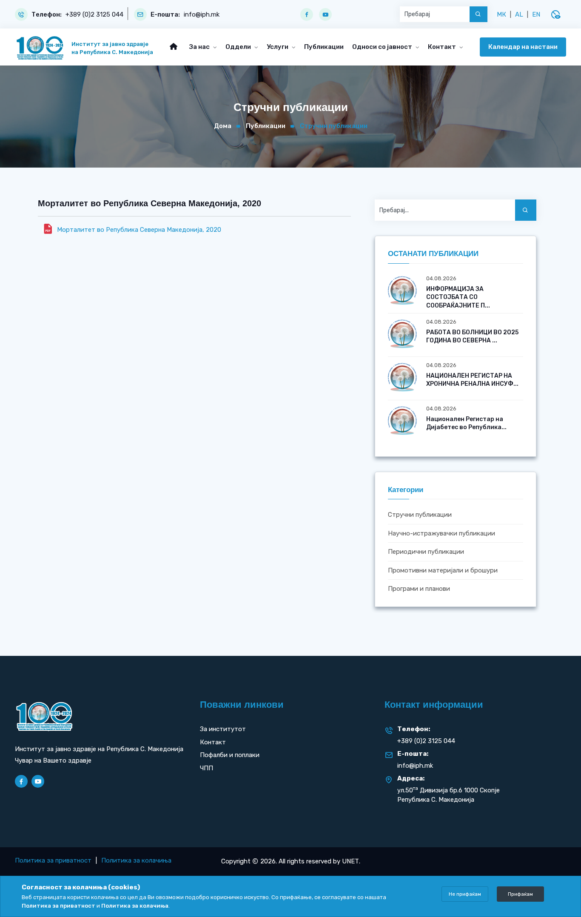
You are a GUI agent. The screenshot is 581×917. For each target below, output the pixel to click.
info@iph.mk (201, 14)
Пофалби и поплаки (229, 755)
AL (519, 14)
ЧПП (206, 768)
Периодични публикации (426, 552)
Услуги (278, 47)
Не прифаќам (465, 894)
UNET (350, 861)
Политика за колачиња (136, 860)
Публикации (324, 47)
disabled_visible (555, 14)
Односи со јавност (382, 47)
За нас (200, 47)
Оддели (238, 47)
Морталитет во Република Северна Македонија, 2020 (139, 230)
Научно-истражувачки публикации (441, 533)
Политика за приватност (53, 860)
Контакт (442, 47)
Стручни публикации (420, 515)
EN (536, 14)
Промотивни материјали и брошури (443, 570)
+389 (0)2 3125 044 (94, 14)
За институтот (223, 729)
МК (501, 14)
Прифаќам (520, 894)
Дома (222, 126)
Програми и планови (419, 589)
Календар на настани (523, 47)
